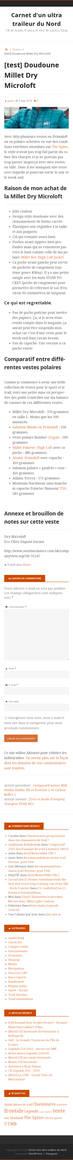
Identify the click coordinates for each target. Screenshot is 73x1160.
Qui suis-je (53, 914)
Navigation (16, 968)
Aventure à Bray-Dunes (24, 1066)
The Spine (60, 147)
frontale (14, 1111)
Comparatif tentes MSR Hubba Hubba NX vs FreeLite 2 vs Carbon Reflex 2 (35, 790)
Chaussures (44, 1104)
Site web (14, 701)
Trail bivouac (18, 994)
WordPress (35, 1153)
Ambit (8, 1104)
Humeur (14, 960)
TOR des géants (53, 1118)
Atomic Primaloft (26, 458)
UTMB (10, 1123)
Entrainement (18, 951)
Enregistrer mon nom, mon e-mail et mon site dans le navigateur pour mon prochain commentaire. (34, 723)
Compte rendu (18, 946)
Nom (12, 668)
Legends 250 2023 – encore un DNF (32, 1049)
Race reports (17, 977)
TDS (63, 488)
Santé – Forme (18, 990)
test (6, 1118)
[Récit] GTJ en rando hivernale (29, 1057)
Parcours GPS (17, 973)
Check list (15, 942)
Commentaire (17, 606)
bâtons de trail (22, 1104)
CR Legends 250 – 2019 (24, 1070)
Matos (27, 565)
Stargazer (52, 1153)
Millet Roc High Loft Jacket (42, 257)
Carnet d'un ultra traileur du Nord (47, 1149)
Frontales (15, 955)
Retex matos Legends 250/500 (28, 1053)
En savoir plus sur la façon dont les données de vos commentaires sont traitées (36, 763)
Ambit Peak (16, 938)
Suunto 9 (48, 1112)
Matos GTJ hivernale (22, 1062)
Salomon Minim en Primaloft (35, 427)
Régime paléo (17, 986)
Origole (54, 437)
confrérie (61, 1104)
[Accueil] (6, 49)
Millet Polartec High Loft (32, 448)
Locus (41, 1112)
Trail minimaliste (20, 999)
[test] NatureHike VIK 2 (40, 853)
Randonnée (16, 981)
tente (59, 1111)
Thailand (16, 1118)
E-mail (13, 685)
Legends (31, 1111)
